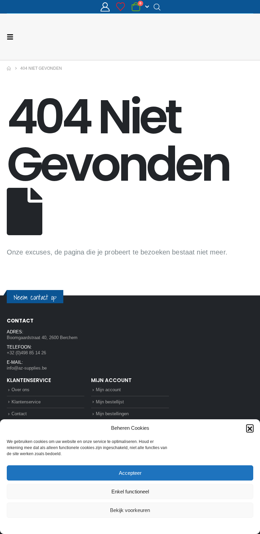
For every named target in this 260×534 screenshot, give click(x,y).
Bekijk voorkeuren (130, 510)
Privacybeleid (142, 525)
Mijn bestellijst (110, 401)
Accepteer (130, 473)
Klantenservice (26, 401)
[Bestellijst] (120, 6)
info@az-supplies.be (27, 368)
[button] (249, 428)
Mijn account (108, 389)
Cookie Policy (114, 525)
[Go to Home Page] (9, 68)
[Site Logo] (227, 36)
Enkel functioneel (130, 491)
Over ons (20, 389)
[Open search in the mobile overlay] (157, 7)
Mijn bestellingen (112, 413)
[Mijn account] (105, 7)
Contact (19, 413)
